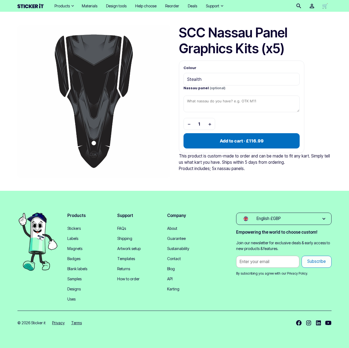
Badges (73, 258)
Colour (189, 68)
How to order (128, 278)
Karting (173, 289)
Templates (126, 258)
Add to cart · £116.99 (242, 141)
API (170, 278)
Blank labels (77, 268)
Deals (192, 6)
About (172, 228)
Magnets (74, 248)
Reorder (172, 6)
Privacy (58, 322)
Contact (174, 258)
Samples (74, 278)
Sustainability (178, 248)
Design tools (116, 6)
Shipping (124, 238)
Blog (171, 268)
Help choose (146, 6)
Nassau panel (204, 88)
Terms (76, 322)
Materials (89, 6)
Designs (74, 289)
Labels (72, 238)
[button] (63, 6)
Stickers (74, 228)
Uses (71, 299)
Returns (123, 268)
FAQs (121, 228)
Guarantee (176, 238)
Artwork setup (129, 248)
